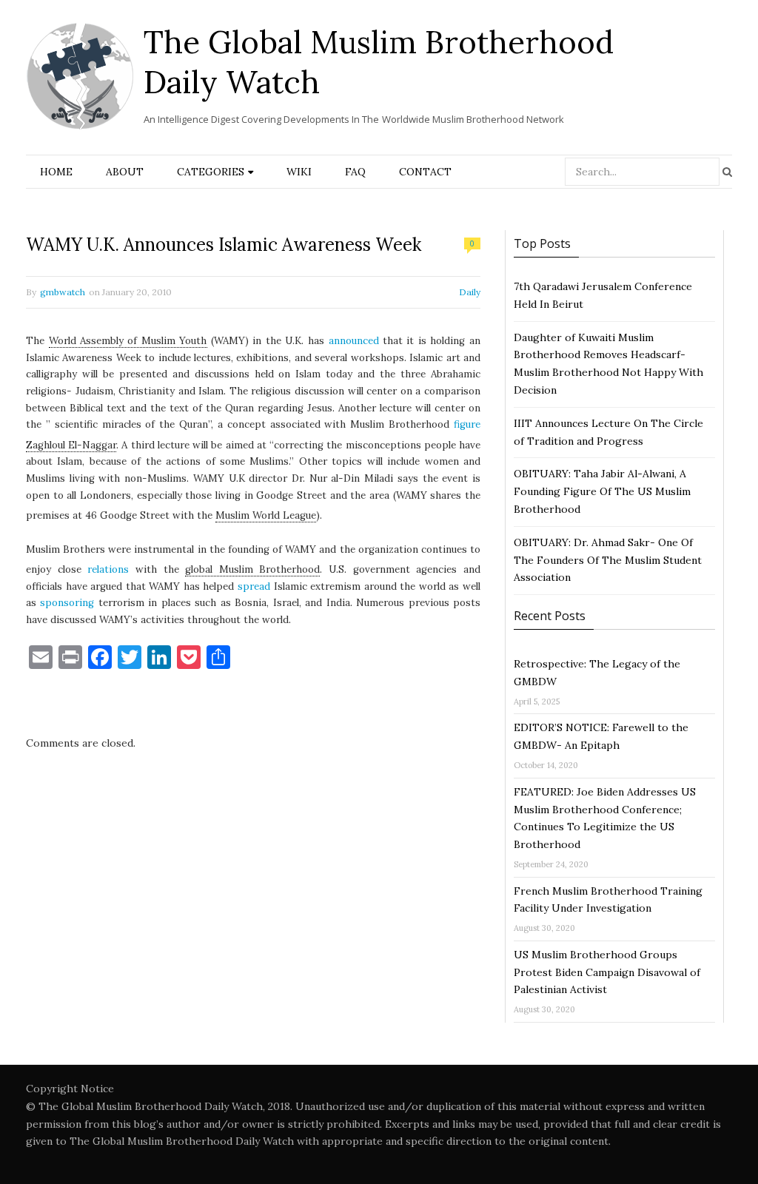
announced (354, 340)
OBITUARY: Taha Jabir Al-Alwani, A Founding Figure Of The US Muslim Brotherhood (602, 491)
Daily (469, 291)
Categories (210, 171)
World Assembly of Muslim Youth (128, 340)
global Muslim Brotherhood (252, 569)
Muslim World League (265, 515)
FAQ (355, 171)
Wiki (299, 171)
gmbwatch (62, 291)
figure (467, 424)
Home (56, 171)
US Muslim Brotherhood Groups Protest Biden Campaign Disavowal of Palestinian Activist (607, 972)
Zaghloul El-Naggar (71, 445)
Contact (425, 171)
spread (254, 586)
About (125, 171)
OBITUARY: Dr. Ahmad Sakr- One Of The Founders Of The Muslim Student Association (608, 560)
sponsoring (67, 602)
